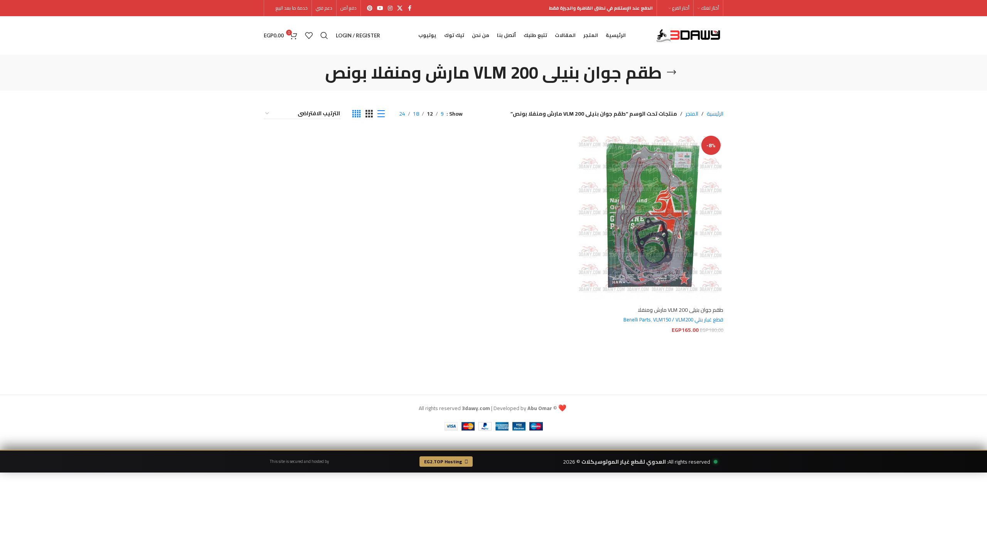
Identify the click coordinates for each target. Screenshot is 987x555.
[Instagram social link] (390, 8)
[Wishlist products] (309, 35)
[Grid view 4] (356, 113)
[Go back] (671, 72)
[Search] (324, 35)
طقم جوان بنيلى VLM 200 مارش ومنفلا (680, 310)
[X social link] (400, 8)
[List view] (381, 113)
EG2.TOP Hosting (443, 461)
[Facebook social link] (409, 8)
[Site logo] (689, 35)
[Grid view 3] (369, 113)
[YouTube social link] (380, 8)
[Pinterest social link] (370, 8)
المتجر (692, 113)
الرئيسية (715, 113)
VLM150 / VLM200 (673, 320)
